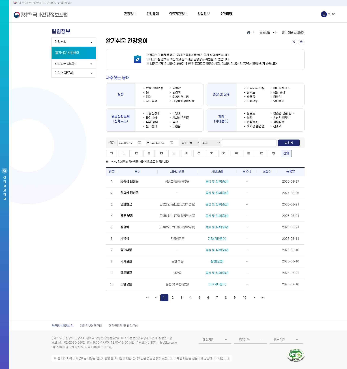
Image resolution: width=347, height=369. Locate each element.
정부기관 (279, 339)
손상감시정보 (281, 118)
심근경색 (151, 101)
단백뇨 (250, 92)
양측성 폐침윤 (129, 181)
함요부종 (126, 250)
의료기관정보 (178, 14)
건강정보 (130, 14)
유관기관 (243, 339)
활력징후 (278, 122)
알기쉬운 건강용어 (67, 53)
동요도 (250, 113)
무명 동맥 (151, 122)
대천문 (176, 126)
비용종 (250, 97)
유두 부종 (126, 216)
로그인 (332, 14)
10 (244, 297)
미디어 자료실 (64, 73)
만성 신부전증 (154, 88)
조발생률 (126, 284)
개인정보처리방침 (62, 326)
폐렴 (148, 97)
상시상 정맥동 (181, 118)
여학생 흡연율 (255, 126)
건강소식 (60, 42)
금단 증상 (278, 92)
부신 (175, 122)
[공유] (294, 42)
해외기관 (208, 339)
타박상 (276, 97)
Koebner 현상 (255, 88)
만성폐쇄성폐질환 (183, 101)
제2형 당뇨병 (180, 97)
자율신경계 (152, 113)
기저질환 (126, 261)
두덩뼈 (176, 113)
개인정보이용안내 (91, 326)
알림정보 (204, 14)
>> (262, 297)
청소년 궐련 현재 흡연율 (287, 113)
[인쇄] (301, 42)
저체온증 (252, 101)
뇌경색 (176, 92)
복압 (249, 118)
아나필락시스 (281, 88)
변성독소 (252, 122)
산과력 (276, 126)
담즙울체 (278, 101)
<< (147, 297)
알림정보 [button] (265, 32)
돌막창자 (151, 126)
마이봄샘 (151, 118)
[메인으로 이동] (248, 33)
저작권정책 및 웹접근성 (123, 326)
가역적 (124, 238)
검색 (290, 142)
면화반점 (126, 204)
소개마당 (226, 14)
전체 (286, 153)
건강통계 (153, 14)
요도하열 (126, 273)
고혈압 (176, 88)
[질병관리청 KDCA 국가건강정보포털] (41, 14)
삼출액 (124, 227)
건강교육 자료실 (65, 64)
